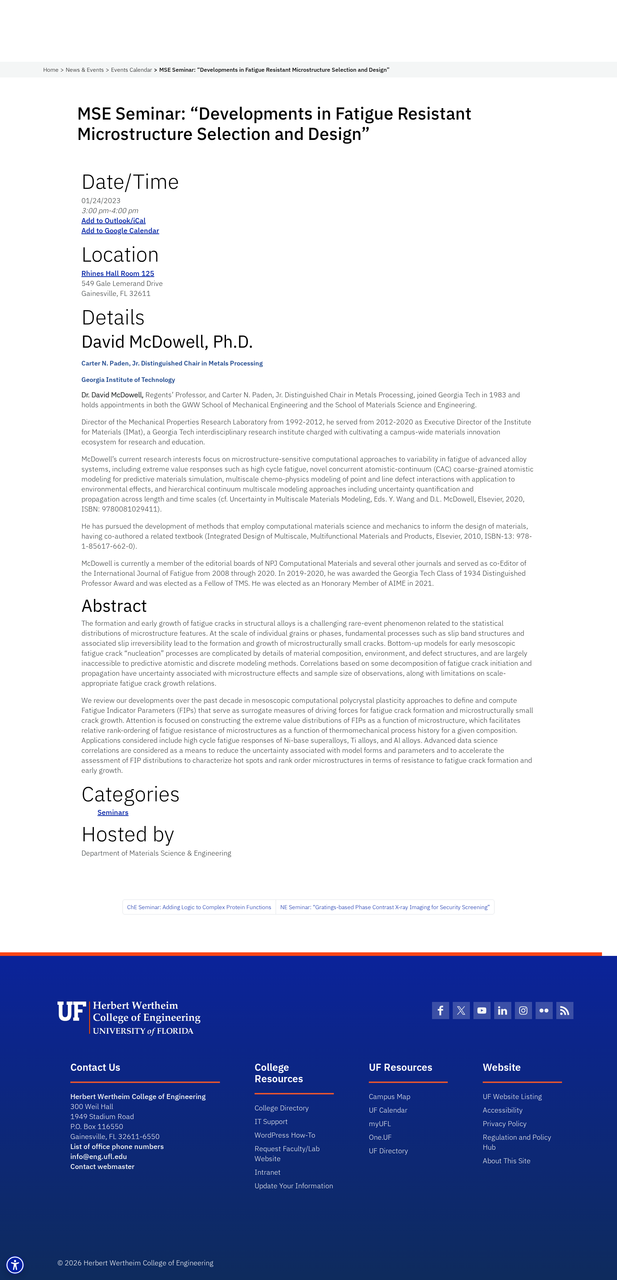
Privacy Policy (505, 1123)
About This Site (507, 1160)
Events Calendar (131, 69)
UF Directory (388, 1150)
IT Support (271, 1121)
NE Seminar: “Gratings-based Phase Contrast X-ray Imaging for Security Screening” (385, 907)
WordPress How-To (285, 1135)
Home (51, 69)
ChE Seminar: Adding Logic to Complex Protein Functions (199, 907)
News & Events (85, 69)
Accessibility (503, 1110)
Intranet (268, 1172)
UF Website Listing (512, 1096)
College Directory (282, 1108)
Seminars (113, 812)
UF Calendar (388, 1110)
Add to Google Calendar (120, 230)
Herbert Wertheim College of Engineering (138, 1096)
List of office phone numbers (117, 1146)
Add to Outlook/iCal (113, 220)
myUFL (380, 1123)
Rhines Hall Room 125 (117, 273)
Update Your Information (294, 1185)
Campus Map (389, 1096)
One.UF (380, 1137)
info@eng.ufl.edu (98, 1156)
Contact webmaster (102, 1166)
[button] (15, 1265)
